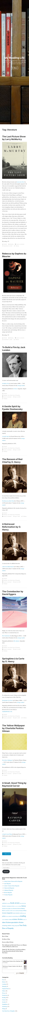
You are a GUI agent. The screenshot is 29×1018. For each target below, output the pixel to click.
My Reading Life (14, 57)
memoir (14, 913)
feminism (4, 908)
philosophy (24, 913)
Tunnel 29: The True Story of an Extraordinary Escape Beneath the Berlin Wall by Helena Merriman (14, 951)
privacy (7, 916)
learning (20, 910)
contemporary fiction (10, 906)
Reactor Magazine (8, 892)
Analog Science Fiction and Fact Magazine (13, 881)
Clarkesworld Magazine (9, 888)
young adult (17, 925)
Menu (15, 68)
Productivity (4, 995)
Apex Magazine (7, 883)
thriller (9, 925)
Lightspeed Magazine (8, 890)
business (4, 906)
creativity (16, 906)
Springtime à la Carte (7, 700)
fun (6, 908)
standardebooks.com (7, 711)
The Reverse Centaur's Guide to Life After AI (12, 966)
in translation (7, 910)
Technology (4, 1006)
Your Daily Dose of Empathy (14, 395)
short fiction (6, 922)
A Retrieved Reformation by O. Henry (11, 527)
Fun (3, 979)
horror (3, 910)
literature (4, 913)
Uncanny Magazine (8, 894)
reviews (3, 919)
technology (5, 925)
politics (4, 916)
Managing (4, 986)
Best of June (5, 936)
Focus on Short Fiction (7, 942)
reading (23, 916)
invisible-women (12, 910)
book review (15, 903)
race (19, 916)
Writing (3, 1008)
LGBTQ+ (25, 910)
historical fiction (17, 908)
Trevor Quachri (5, 962)
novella (21, 913)
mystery (18, 913)
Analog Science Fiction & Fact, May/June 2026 (13, 961)
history (23, 908)
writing (12, 925)
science (10, 919)
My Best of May (6, 939)
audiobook (4, 903)
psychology (15, 916)
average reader (21, 385)
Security (4, 1002)
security (24, 919)
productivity (11, 916)
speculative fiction (17, 922)
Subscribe (6, 871)
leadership (17, 910)
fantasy (24, 906)
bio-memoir (8, 903)
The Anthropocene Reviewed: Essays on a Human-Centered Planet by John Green (14, 945)
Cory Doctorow (5, 967)
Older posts (7, 853)
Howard (5, 244)
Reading (11, 244)
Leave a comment (20, 244)
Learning (4, 984)
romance (6, 919)
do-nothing (19, 906)
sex (26, 919)
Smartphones (5, 1004)
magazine (10, 913)
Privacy (3, 993)
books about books (23, 903)
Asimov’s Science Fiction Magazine (11, 885)
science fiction (17, 919)
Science (3, 999)
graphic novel (10, 908)
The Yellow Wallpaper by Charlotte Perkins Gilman (13, 728)
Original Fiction (5, 988)
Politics (3, 991)
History (3, 982)
